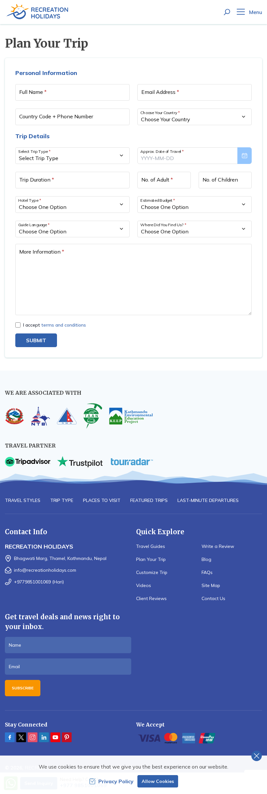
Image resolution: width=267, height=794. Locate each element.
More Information (41, 251)
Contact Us (213, 598)
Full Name (33, 92)
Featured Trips (149, 500)
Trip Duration (36, 179)
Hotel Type (29, 200)
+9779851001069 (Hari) (39, 582)
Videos (143, 585)
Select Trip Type (34, 151)
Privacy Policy (116, 781)
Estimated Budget (157, 200)
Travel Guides (150, 546)
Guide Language (33, 224)
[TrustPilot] (80, 461)
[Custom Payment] (199, 738)
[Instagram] (32, 737)
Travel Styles (22, 500)
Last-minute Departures (208, 500)
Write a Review (218, 546)
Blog (206, 559)
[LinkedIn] (44, 737)
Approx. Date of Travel (162, 151)
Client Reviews (151, 598)
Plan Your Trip (151, 559)
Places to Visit (101, 500)
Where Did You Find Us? (163, 224)
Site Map (211, 585)
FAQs (207, 572)
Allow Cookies (158, 781)
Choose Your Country (160, 112)
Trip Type (61, 500)
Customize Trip (151, 572)
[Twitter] (21, 737)
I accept (54, 325)
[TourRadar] (132, 461)
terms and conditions (63, 325)
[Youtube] (55, 737)
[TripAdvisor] (27, 461)
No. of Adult (157, 179)
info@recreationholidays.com (45, 570)
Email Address (160, 92)
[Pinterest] (67, 737)
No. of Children (220, 179)
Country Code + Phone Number (56, 116)
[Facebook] (10, 737)
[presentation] (194, 155)
